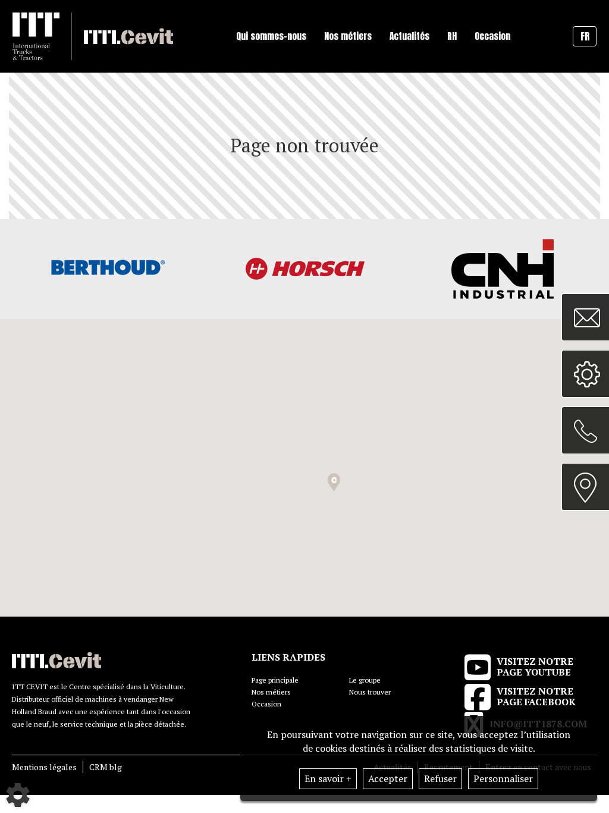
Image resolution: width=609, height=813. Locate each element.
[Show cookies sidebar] (18, 795)
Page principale (275, 680)
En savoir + (327, 778)
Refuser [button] (440, 778)
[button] (334, 482)
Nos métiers (271, 691)
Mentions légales (44, 767)
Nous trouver (370, 691)
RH (452, 36)
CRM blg (105, 767)
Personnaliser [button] (503, 778)
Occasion (492, 36)
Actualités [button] (409, 36)
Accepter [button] (387, 778)
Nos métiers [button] (348, 36)
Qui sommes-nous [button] (271, 36)
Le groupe (365, 680)
